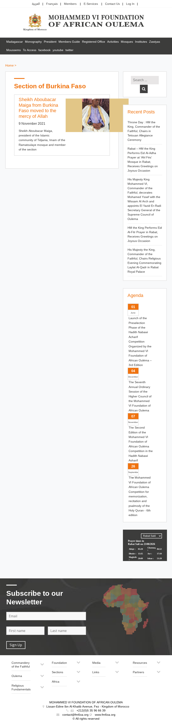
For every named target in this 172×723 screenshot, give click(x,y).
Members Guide (69, 42)
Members (70, 4)
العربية (36, 4)
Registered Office (93, 42)
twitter (69, 50)
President (50, 42)
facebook (44, 50)
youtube (58, 50)
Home (9, 65)
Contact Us (112, 4)
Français (52, 4)
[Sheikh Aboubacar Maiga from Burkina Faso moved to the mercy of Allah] (85, 115)
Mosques (127, 42)
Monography (33, 42)
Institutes (141, 42)
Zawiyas (154, 42)
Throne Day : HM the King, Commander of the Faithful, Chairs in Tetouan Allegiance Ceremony (144, 131)
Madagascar (14, 42)
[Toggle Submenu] (42, 666)
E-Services (91, 4)
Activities (113, 42)
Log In (130, 4)
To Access (29, 50)
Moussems (13, 50)
